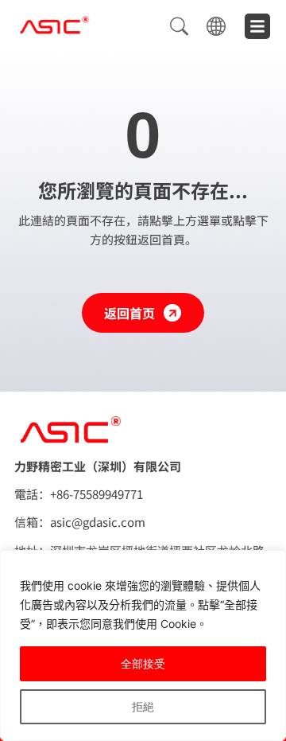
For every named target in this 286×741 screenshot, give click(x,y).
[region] (143, 645)
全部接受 (143, 663)
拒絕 (143, 706)
